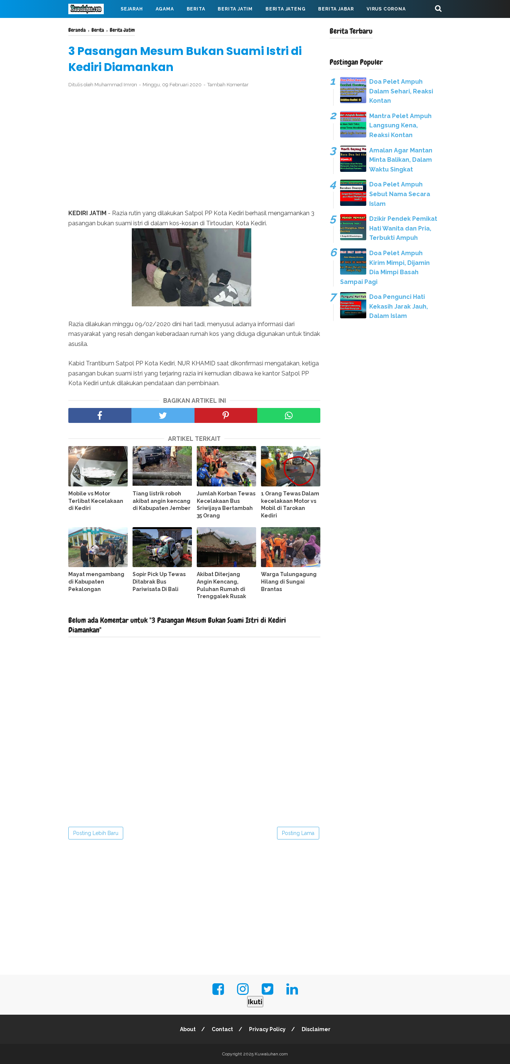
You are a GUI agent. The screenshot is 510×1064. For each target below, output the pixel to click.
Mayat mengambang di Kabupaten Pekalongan (96, 581)
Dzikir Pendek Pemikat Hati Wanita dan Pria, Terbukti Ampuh (403, 228)
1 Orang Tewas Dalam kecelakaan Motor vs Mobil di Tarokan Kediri (290, 505)
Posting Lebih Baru (95, 833)
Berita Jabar (336, 9)
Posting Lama (298, 833)
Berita (196, 9)
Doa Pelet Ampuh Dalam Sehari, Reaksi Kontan (401, 91)
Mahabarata (92, 27)
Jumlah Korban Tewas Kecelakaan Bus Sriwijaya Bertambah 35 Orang (226, 505)
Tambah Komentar (228, 84)
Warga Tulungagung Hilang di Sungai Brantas (289, 581)
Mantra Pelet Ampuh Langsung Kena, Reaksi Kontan (400, 125)
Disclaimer (316, 1029)
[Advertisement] (194, 148)
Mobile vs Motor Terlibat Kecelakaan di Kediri (95, 501)
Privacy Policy (267, 1029)
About (188, 1029)
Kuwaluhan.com (271, 1054)
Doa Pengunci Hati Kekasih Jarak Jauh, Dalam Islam (398, 306)
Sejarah (132, 9)
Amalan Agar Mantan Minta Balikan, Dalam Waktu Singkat (400, 160)
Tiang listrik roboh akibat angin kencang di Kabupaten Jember (161, 501)
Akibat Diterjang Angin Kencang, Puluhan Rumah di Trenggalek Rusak (221, 585)
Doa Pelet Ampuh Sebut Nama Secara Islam (399, 194)
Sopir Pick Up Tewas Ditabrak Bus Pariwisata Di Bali (159, 581)
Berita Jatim (235, 9)
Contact (222, 1029)
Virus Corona (386, 9)
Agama (165, 9)
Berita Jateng (285, 9)
